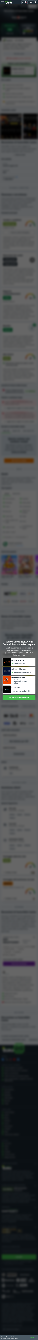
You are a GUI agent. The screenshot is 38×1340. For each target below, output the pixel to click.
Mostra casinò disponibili (20, 698)
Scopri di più (14, 1338)
